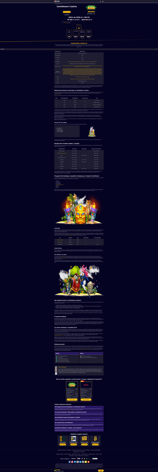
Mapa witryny (86, 455)
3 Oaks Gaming (84, 68)
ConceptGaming (72, 72)
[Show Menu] (100, 1)
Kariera (76, 455)
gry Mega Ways (69, 235)
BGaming (88, 68)
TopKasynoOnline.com (58, 3)
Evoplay (83, 72)
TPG (64, 71)
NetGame (98, 69)
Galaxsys (81, 70)
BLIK (69, 65)
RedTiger (93, 74)
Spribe (101, 69)
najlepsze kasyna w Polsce (86, 349)
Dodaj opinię (67, 14)
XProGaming (80, 72)
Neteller (78, 65)
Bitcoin (98, 65)
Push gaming (89, 74)
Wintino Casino (84, 442)
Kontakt (97, 454)
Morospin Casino (95, 442)
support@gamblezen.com (58, 335)
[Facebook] (69, 462)
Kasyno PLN (83, 451)
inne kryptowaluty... (86, 66)
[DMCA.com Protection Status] (94, 459)
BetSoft (99, 71)
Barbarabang (71, 70)
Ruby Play (97, 68)
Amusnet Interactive (76, 71)
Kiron (75, 74)
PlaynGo (73, 69)
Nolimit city (86, 73)
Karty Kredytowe (65, 65)
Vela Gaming (68, 71)
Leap (79, 73)
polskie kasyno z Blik (62, 153)
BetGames (92, 71)
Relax (101, 73)
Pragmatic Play (65, 68)
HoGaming (65, 73)
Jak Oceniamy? (79, 24)
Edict (76, 72)
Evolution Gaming (78, 68)
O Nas (101, 454)
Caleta (95, 70)
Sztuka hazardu (80, 455)
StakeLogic (85, 70)
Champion (98, 70)
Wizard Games (72, 73)
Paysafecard (91, 65)
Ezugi (86, 72)
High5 (101, 72)
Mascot (95, 69)
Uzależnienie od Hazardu (76, 454)
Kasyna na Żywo (85, 61)
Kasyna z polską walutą (72, 61)
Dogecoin (76, 66)
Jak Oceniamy (71, 455)
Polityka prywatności (59, 454)
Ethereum (95, 65)
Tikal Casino (63, 442)
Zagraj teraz (72, 399)
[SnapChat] (86, 462)
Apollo (82, 71)
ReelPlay (97, 73)
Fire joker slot (60, 242)
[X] (78, 462)
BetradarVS (96, 71)
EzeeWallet (86, 65)
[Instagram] (72, 462)
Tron (79, 66)
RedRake (71, 71)
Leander (76, 73)
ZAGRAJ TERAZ (62, 444)
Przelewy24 (82, 65)
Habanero (98, 72)
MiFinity (74, 65)
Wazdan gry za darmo (59, 184)
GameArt (94, 72)
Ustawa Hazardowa (84, 454)
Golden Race (72, 74)
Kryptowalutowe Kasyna (93, 61)
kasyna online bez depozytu (70, 409)
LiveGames (82, 73)
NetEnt (69, 68)
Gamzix (88, 69)
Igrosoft (70, 69)
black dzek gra (63, 257)
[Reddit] (88, 462)
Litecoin (100, 65)
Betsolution (92, 70)
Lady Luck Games (79, 74)
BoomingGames (65, 72)
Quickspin (76, 69)
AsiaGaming (85, 71)
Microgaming (93, 68)
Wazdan (79, 69)
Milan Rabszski (66, 22)
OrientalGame (90, 73)
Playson (100, 68)
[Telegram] (75, 462)
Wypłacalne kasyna (79, 61)
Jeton (71, 65)
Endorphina (73, 68)
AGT (93, 69)
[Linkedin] (80, 462)
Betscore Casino (73, 442)
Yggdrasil (67, 69)
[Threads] (83, 462)
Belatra (88, 70)
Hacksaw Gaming (77, 70)
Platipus (94, 73)
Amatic (91, 69)
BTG (69, 72)
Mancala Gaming (66, 70)
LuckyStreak (85, 74)
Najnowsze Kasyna (76, 451)
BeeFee (88, 71)
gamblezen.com (91, 13)
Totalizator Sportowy (91, 454)
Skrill (76, 65)
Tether (82, 66)
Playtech (63, 69)
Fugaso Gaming (90, 72)
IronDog (68, 73)
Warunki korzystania (67, 454)
